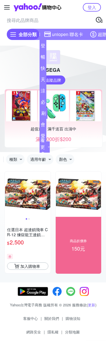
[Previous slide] (8, 194)
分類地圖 (72, 332)
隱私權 (53, 332)
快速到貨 (43, 69)
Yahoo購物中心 (37, 7)
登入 (92, 7)
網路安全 (33, 332)
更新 (91, 304)
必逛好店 (43, 103)
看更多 (42, 147)
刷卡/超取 (43, 114)
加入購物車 (30, 266)
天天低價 (43, 80)
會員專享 (43, 125)
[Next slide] (47, 194)
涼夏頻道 (43, 91)
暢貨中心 (43, 58)
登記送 (43, 46)
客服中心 (30, 318)
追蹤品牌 (53, 80)
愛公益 (43, 136)
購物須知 (73, 318)
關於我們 (51, 318)
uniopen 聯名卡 (67, 34)
